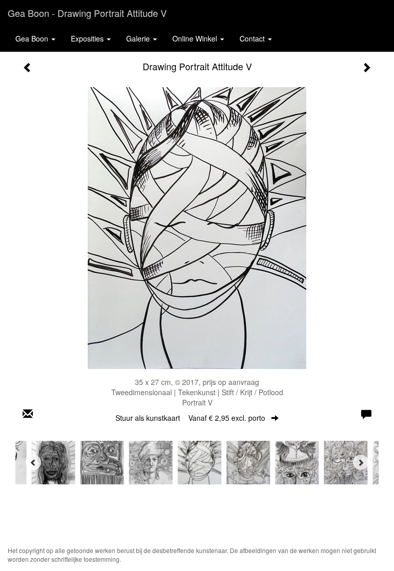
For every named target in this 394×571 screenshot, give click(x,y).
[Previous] (33, 462)
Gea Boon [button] (32, 38)
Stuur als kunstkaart (190, 418)
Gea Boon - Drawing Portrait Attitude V (87, 12)
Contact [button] (253, 38)
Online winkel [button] (195, 38)
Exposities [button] (88, 38)
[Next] (360, 462)
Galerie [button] (139, 38)
